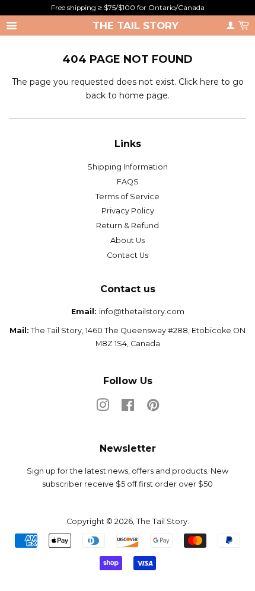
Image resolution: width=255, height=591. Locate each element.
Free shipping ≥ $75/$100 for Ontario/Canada (128, 7)
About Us (127, 240)
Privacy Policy (127, 210)
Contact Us (127, 255)
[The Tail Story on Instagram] (102, 407)
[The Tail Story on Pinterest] (153, 407)
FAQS (128, 181)
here (209, 81)
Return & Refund (127, 225)
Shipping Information (127, 166)
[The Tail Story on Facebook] (128, 407)
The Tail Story (136, 25)
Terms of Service (127, 196)
